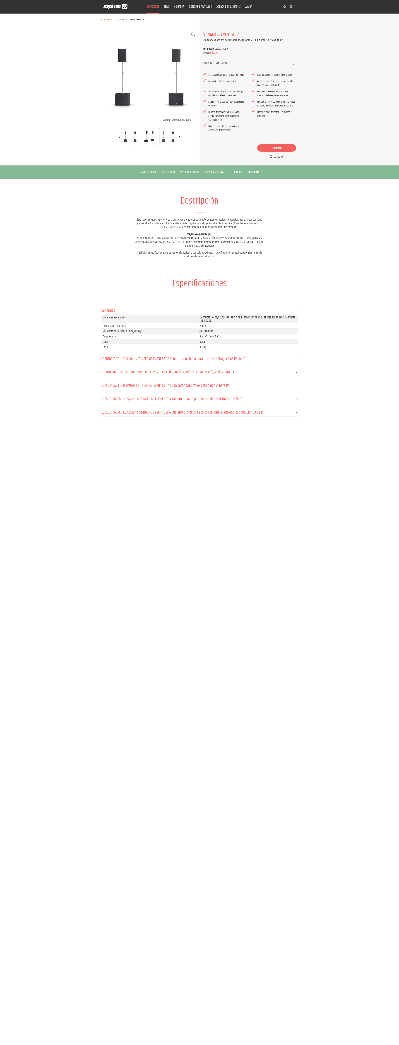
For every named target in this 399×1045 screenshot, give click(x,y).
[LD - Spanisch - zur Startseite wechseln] (115, 5)
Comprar (277, 148)
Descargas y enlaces (215, 172)
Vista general (148, 172)
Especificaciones (189, 172)
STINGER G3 (213, 53)
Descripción (168, 172)
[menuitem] (152, 7)
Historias (238, 172)
